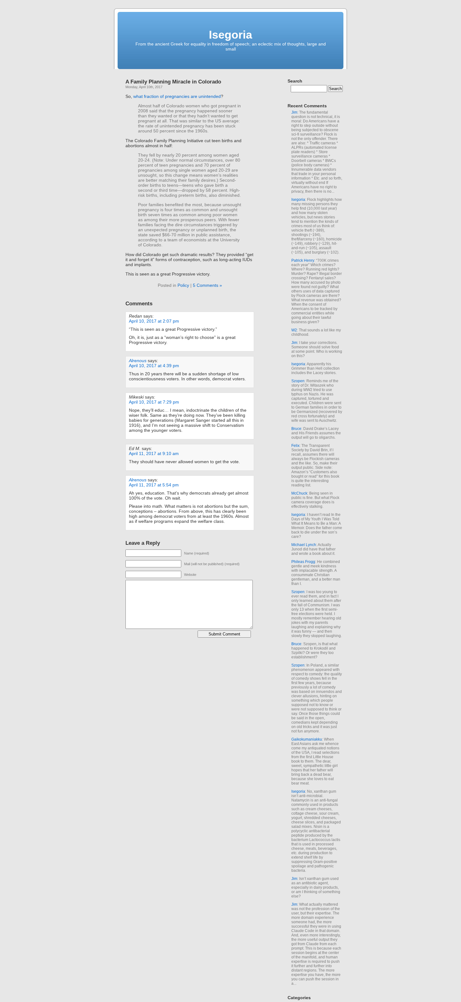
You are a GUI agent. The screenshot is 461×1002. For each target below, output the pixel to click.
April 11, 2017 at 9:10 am (154, 453)
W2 (294, 330)
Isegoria (230, 34)
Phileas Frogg (303, 562)
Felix (295, 445)
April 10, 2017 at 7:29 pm (154, 402)
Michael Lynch (303, 545)
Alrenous (137, 360)
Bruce (296, 428)
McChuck (299, 493)
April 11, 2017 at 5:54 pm (154, 484)
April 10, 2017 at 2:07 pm (154, 321)
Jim (294, 112)
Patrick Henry (302, 260)
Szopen (298, 381)
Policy (183, 285)
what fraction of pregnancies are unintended (177, 96)
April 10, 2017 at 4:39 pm (154, 365)
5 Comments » (207, 285)
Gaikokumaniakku (306, 739)
